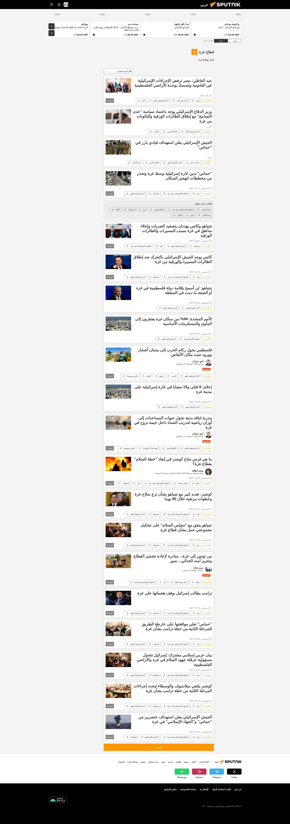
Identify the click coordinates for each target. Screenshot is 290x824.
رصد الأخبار (136, 162)
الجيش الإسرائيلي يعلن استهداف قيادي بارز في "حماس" (173, 144)
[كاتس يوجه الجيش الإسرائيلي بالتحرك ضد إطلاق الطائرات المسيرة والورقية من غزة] (118, 262)
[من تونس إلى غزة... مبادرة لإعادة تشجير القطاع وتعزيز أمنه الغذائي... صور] (118, 561)
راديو (198, 483)
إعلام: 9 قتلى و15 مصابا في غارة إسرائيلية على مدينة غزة (173, 389)
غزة (143, 101)
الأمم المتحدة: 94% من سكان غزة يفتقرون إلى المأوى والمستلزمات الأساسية (173, 321)
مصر (198, 101)
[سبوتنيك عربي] (226, 8)
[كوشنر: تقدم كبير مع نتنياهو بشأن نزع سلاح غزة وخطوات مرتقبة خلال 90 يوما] (118, 499)
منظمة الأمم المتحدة (192, 339)
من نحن (238, 789)
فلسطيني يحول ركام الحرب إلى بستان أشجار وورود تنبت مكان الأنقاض (175, 352)
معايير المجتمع (170, 789)
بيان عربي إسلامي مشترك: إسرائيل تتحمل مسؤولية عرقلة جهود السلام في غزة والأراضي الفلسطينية (174, 660)
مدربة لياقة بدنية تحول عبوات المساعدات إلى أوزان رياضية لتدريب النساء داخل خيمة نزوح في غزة (173, 422)
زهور (161, 376)
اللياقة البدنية (171, 448)
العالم (117, 209)
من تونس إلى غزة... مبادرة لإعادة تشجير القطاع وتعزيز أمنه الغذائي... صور (173, 558)
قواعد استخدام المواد (221, 789)
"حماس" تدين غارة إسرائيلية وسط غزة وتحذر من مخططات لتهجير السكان (174, 175)
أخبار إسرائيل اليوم (192, 132)
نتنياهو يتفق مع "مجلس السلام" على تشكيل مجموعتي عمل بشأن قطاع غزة (176, 527)
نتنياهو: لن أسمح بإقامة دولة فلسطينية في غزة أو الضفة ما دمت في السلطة (174, 290)
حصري (170, 762)
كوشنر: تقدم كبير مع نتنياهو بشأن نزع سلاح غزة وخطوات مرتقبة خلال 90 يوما (173, 496)
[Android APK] (57, 800)
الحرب (173, 376)
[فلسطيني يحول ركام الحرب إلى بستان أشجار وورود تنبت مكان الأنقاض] (118, 355)
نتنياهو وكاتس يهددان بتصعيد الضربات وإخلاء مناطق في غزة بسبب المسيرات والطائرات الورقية (176, 231)
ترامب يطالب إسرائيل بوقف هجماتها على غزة (174, 593)
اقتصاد (178, 762)
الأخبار (156, 132)
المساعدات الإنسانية (150, 448)
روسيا (186, 762)
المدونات (121, 762)
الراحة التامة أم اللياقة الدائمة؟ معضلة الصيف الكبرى (64, 27)
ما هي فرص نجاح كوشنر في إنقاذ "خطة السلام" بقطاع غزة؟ (173, 461)
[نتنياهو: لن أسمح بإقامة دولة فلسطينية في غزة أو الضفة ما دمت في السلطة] (118, 293)
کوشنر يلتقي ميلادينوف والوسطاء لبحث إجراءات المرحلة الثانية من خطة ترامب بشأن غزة (173, 688)
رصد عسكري (154, 762)
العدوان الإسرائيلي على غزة (178, 193)
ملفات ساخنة (183, 483)
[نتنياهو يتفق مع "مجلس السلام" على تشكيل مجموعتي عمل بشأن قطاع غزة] (118, 530)
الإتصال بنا (204, 789)
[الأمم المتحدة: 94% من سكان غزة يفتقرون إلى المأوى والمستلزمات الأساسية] (118, 324)
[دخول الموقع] (59, 5)
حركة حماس (195, 162)
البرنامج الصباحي (181, 27)
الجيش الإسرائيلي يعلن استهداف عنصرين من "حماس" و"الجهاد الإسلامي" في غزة (175, 719)
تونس (197, 582)
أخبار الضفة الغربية (193, 308)
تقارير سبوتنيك (132, 376)
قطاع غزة (206, 52)
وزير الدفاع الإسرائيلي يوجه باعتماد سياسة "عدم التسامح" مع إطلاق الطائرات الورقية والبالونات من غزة (172, 116)
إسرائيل (156, 193)
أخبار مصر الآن (182, 101)
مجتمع (143, 762)
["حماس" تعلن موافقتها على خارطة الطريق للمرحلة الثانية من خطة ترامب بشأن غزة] (118, 629)
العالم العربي (172, 132)
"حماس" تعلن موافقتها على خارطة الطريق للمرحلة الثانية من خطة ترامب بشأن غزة (177, 626)
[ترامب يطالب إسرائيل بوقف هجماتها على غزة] (118, 598)
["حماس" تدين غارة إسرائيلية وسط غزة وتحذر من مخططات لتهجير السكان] (118, 178)
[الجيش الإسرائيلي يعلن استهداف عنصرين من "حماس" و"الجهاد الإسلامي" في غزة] (118, 722)
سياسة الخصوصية (188, 789)
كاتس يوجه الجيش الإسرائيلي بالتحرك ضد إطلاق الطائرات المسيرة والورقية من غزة (173, 259)
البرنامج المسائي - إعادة (228, 27)
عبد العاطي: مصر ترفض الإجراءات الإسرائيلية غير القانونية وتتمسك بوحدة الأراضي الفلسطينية (173, 82)
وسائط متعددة (132, 762)
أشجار (148, 376)
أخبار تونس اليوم (181, 582)
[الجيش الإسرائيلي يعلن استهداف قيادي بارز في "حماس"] (118, 147)
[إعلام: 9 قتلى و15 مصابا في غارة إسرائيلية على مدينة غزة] (118, 392)
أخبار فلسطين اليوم (160, 101)
